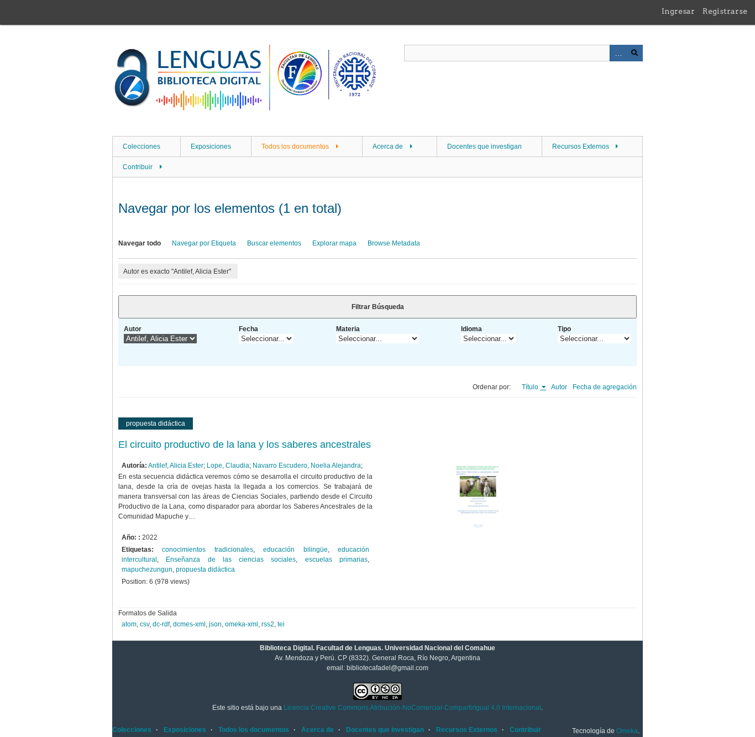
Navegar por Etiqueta (204, 243)
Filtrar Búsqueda (378, 307)
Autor (132, 329)
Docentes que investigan (484, 146)
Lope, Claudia (228, 465)
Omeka (627, 731)
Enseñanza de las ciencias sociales (231, 559)
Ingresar (678, 11)
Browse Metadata (394, 243)
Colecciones (141, 146)
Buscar (634, 53)
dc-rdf (161, 624)
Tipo (564, 329)
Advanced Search (618, 53)
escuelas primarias (336, 559)
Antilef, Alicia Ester (175, 465)
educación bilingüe (295, 549)
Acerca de (388, 146)
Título (531, 387)
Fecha (248, 329)
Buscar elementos (274, 243)
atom (129, 624)
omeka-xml (241, 624)
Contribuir (138, 167)
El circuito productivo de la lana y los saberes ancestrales (244, 444)
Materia (348, 329)
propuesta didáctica (205, 569)
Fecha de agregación (605, 387)
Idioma (471, 329)
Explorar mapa (334, 243)
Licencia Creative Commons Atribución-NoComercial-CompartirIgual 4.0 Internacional (412, 708)
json (215, 624)
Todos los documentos (295, 146)
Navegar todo (139, 243)
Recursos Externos (580, 146)
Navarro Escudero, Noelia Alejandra (307, 465)
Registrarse (724, 11)
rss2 (267, 624)
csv (144, 624)
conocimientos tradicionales (207, 549)
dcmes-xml (189, 624)
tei (281, 624)
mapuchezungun (147, 569)
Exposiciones (211, 146)
